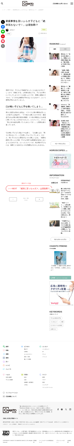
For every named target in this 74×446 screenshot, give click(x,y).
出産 (25, 379)
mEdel (17, 422)
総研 (7, 346)
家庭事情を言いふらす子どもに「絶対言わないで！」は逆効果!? (28, 9)
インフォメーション (12, 392)
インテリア (45, 385)
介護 (62, 321)
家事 (43, 377)
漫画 (7, 358)
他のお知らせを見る (60, 239)
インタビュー (54, 321)
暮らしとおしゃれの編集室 (32, 422)
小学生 (8, 33)
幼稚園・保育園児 (28, 382)
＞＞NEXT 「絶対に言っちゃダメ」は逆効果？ (29, 188)
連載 (7, 354)
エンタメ (45, 346)
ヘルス (8, 374)
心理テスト (53, 329)
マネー (44, 379)
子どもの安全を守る (56, 318)
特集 (7, 350)
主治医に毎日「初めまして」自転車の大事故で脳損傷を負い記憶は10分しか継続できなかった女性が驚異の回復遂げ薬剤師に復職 (66, 129)
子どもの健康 (9, 379)
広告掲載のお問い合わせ (60, 3)
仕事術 (26, 351)
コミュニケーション (47, 387)
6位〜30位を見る (60, 143)
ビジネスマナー (28, 354)
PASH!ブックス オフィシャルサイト (26, 424)
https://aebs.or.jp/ (19, 435)
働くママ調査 (27, 359)
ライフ (44, 374)
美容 (43, 382)
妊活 (25, 377)
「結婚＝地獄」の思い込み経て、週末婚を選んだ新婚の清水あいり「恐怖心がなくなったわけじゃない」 (65, 76)
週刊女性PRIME (6, 422)
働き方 (26, 349)
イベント (44, 356)
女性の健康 (9, 377)
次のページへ (39, 199)
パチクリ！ (5, 424)
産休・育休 (27, 356)
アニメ (44, 354)
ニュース (8, 369)
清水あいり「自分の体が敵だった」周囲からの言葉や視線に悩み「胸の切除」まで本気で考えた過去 (65, 60)
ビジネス (26, 346)
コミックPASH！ (13, 424)
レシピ (8, 365)
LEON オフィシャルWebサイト (61, 422)
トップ (3, 9)
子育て (9, 9)
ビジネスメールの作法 (56, 325)
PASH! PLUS (22, 422)
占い (7, 361)
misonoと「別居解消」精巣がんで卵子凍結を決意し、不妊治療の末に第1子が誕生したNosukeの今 (66, 110)
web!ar (13, 422)
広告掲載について (11, 396)
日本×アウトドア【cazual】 (46, 422)
